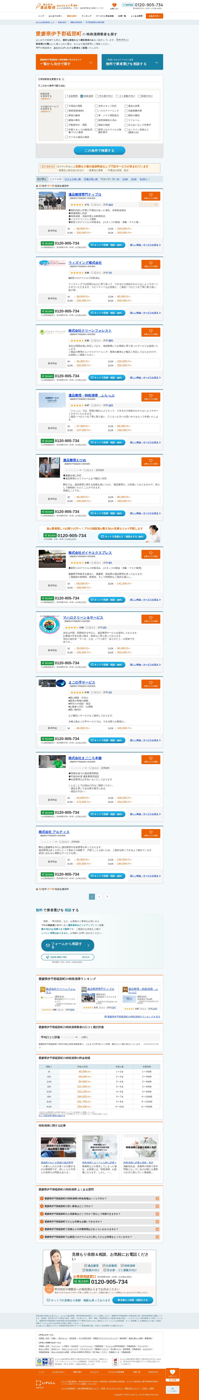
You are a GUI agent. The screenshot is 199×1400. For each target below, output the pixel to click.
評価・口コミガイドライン (112, 1388)
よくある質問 (137, 16)
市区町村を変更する (50, 79)
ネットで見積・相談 (108, 245)
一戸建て (65, 1346)
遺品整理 (123, 1338)
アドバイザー (143, 1346)
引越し (54, 1338)
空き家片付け (106, 96)
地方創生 (72, 1338)
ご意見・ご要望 (147, 1388)
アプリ (104, 1352)
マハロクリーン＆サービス (83, 617)
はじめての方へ (55, 16)
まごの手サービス (81, 682)
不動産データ (114, 1352)
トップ (41, 16)
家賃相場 (126, 1349)
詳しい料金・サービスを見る (144, 245)
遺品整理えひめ (74, 460)
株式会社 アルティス (54, 832)
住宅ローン (55, 1349)
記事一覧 (122, 16)
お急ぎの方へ (154, 16)
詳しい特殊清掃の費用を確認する (52, 1116)
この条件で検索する (100, 150)
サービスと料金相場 (105, 16)
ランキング (86, 16)
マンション (55, 1346)
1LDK (125, 179)
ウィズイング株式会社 (85, 262)
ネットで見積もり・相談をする (125, 536)
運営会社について (132, 1388)
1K (118, 179)
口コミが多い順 (73, 179)
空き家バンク (115, 1349)
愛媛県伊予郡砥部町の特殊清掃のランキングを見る (133, 1016)
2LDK (134, 179)
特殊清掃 (88, 96)
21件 (114, 1007)
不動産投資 (131, 1346)
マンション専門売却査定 (115, 1346)
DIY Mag (96, 1352)
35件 (72, 1010)
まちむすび (147, 1349)
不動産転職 (125, 1352)
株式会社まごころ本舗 (85, 758)
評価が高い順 (91, 179)
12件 (155, 1009)
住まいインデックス (70, 1349)
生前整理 (73, 96)
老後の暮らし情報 (136, 1338)
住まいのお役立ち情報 (60, 1352)
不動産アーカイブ (101, 1349)
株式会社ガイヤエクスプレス (90, 552)
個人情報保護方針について (88, 1388)
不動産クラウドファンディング (105, 1338)
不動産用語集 (44, 1352)
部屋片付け (147, 96)
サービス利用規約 (68, 1388)
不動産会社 (136, 1349)
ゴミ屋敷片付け (127, 96)
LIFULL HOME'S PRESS (81, 1352)
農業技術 (148, 1338)
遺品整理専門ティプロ (85, 194)
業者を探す (72, 16)
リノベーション (86, 1346)
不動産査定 (99, 1346)
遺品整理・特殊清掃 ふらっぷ (91, 395)
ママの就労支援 (85, 1338)
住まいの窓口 (44, 1349)
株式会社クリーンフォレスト (90, 330)
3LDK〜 (144, 179)
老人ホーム (63, 1338)
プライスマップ (86, 1349)
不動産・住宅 (44, 1338)
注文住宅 (74, 1346)
